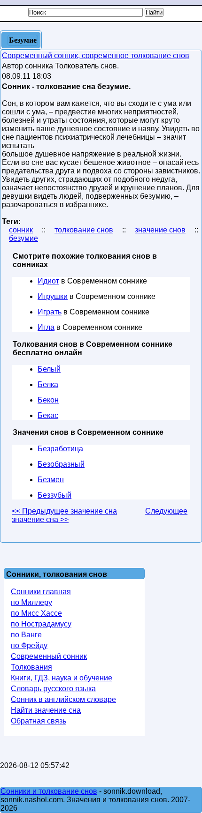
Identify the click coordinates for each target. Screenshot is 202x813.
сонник (21, 230)
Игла (46, 327)
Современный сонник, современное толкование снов (95, 56)
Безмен (51, 480)
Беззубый (54, 495)
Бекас (48, 415)
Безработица (60, 449)
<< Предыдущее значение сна (64, 511)
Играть (50, 312)
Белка (48, 384)
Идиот (48, 281)
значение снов (160, 230)
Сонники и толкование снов (48, 791)
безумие (23, 238)
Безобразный (61, 464)
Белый (49, 369)
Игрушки (53, 296)
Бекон (48, 400)
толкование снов (83, 230)
